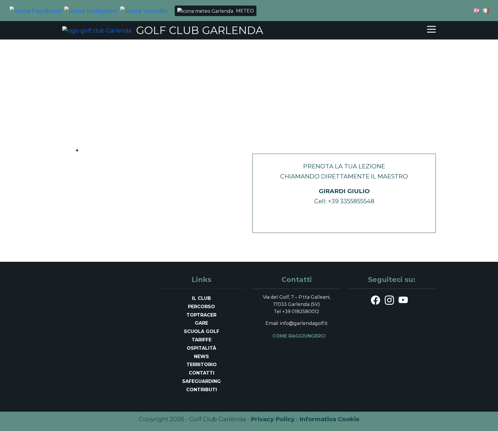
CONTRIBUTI (201, 389)
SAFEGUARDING (201, 381)
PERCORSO (201, 306)
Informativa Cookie (329, 419)
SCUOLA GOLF (201, 331)
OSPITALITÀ (201, 348)
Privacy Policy (273, 419)
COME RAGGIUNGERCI (299, 336)
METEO (245, 11)
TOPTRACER (201, 315)
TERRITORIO (201, 364)
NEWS (201, 356)
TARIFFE (202, 339)
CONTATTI (201, 373)
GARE (201, 323)
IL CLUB (201, 298)
